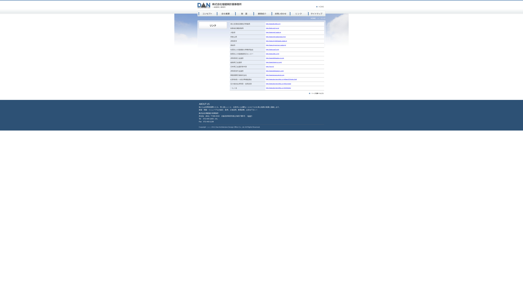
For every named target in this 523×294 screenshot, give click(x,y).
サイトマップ (316, 13)
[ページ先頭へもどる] (316, 94)
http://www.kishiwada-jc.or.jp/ (275, 71)
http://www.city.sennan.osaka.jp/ (276, 45)
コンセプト (206, 13)
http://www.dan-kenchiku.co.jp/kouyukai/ (278, 83)
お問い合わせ (280, 13)
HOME (321, 7)
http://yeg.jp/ (270, 66)
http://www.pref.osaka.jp (273, 32)
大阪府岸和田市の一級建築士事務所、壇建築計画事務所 (219, 5)
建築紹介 (262, 13)
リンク (298, 13)
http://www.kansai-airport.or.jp (275, 75)
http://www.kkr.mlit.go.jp (273, 23)
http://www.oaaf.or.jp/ (272, 49)
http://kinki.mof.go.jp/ (272, 28)
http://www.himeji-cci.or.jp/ (274, 62)
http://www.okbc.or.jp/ (272, 53)
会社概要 (225, 13)
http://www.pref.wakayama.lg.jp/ (276, 36)
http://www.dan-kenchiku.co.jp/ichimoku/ (278, 88)
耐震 (243, 13)
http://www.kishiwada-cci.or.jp (275, 58)
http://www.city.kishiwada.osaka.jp (276, 41)
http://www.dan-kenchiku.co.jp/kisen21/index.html (281, 79)
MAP (249, 116)
